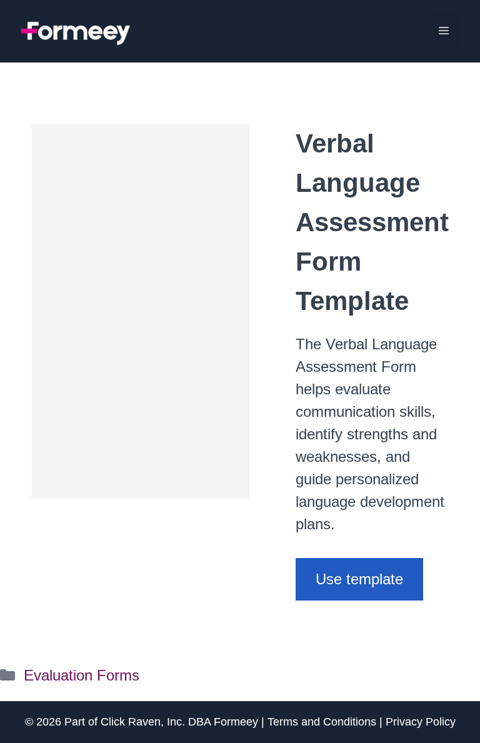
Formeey (236, 722)
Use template (359, 579)
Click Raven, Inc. (143, 722)
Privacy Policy (421, 722)
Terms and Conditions (322, 722)
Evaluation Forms (81, 675)
